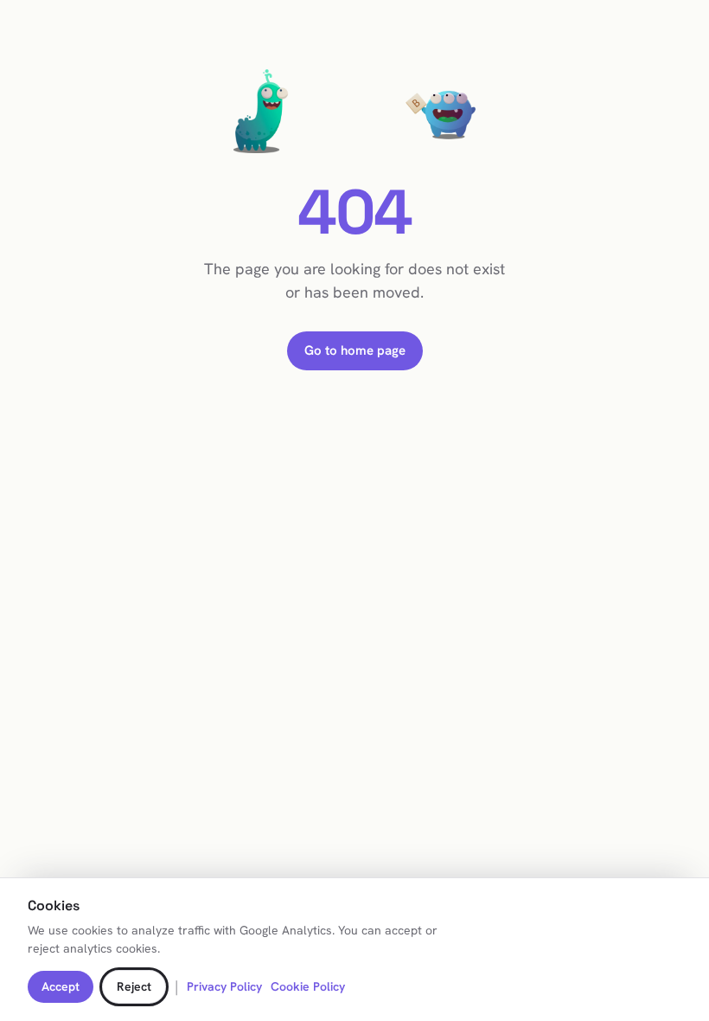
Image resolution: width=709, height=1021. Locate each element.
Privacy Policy (224, 986)
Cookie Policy (308, 986)
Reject (134, 986)
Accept (61, 986)
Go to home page (355, 350)
